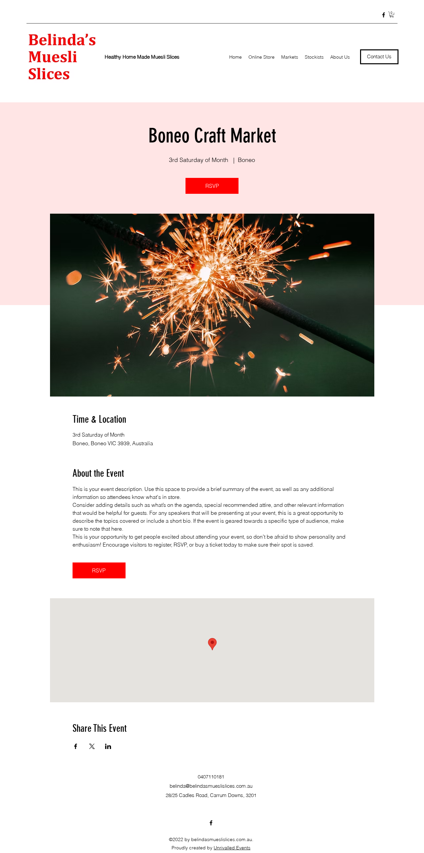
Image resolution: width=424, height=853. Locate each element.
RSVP (212, 186)
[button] (391, 15)
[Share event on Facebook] (76, 746)
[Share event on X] (92, 746)
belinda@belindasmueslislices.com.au (211, 786)
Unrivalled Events (232, 848)
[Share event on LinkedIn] (108, 746)
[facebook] (383, 15)
